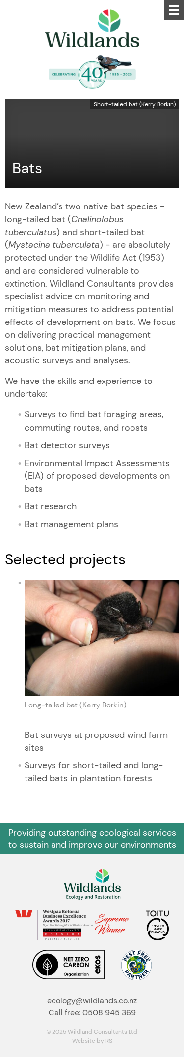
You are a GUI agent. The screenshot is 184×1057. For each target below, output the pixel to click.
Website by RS (92, 1040)
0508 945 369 (109, 1012)
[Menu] (174, 10)
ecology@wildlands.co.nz (92, 1000)
